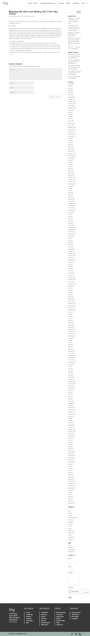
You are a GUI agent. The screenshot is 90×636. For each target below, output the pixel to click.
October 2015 (71, 360)
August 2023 (71, 160)
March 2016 (71, 349)
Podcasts (28, 619)
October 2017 (71, 307)
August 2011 (71, 464)
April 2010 (70, 499)
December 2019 (71, 253)
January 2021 (71, 225)
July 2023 (70, 162)
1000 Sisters (75, 614)
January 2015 (71, 379)
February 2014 (71, 403)
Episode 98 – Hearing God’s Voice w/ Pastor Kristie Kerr (74, 56)
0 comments (31, 16)
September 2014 (72, 388)
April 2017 (70, 320)
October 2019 (71, 257)
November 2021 (72, 205)
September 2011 (72, 462)
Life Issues (70, 524)
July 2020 (70, 238)
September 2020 (72, 234)
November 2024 (72, 129)
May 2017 (70, 318)
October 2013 (71, 412)
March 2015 (70, 375)
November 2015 (72, 357)
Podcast (61, 3)
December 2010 (71, 481)
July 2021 (70, 214)
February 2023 (71, 173)
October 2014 (71, 386)
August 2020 (71, 236)
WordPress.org (71, 551)
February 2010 (71, 503)
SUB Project (44, 625)
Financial (70, 513)
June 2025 (70, 114)
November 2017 (72, 305)
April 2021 (70, 221)
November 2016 (72, 331)
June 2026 (70, 88)
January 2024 (71, 151)
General (26, 16)
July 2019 (70, 264)
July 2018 (70, 288)
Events (68, 3)
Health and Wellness (72, 517)
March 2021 (71, 223)
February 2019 (71, 273)
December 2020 (72, 227)
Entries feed (70, 547)
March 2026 (71, 95)
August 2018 (71, 286)
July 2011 (70, 466)
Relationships (71, 530)
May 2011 (70, 470)
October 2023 (71, 158)
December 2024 (72, 127)
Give (83, 3)
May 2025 (70, 116)
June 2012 (70, 442)
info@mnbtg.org (13, 622)
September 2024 (72, 134)
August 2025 (71, 110)
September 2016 (72, 336)
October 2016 (71, 333)
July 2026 (70, 86)
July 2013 (70, 418)
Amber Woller (13, 16)
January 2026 (71, 99)
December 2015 (71, 355)
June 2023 (70, 164)
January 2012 (71, 453)
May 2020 (70, 242)
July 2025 (70, 112)
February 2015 (71, 377)
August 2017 (71, 312)
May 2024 (70, 142)
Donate (43, 617)
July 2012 (70, 440)
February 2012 (71, 451)
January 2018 (71, 301)
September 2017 (72, 310)
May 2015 (70, 370)
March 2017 (70, 323)
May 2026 (70, 90)
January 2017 (71, 327)
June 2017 (70, 316)
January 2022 (71, 201)
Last (75, 563)
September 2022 (72, 184)
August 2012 (71, 438)
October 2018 (71, 281)
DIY (69, 509)
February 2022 (71, 199)
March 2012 (71, 449)
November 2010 (72, 483)
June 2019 (70, 266)
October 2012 (71, 433)
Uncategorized (71, 537)
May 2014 (70, 396)
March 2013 (70, 423)
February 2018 (71, 299)
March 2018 (70, 297)
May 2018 (70, 292)
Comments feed (71, 549)
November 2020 (72, 229)
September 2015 (72, 362)
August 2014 (71, 390)
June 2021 (70, 216)
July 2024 (70, 138)
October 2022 (71, 181)
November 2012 (72, 431)
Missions (76, 3)
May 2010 (70, 496)
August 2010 (71, 490)
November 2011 (71, 457)
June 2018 (70, 290)
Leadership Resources (48, 3)
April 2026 (70, 92)
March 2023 (71, 171)
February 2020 (71, 249)
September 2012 (72, 436)
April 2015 (70, 373)
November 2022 (72, 179)
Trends (69, 535)
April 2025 (70, 118)
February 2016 (71, 351)
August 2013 (71, 416)
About (35, 3)
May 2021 (70, 218)
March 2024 (71, 147)
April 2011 (70, 472)
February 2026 (71, 97)
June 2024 (70, 140)
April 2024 (70, 145)
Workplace (70, 539)
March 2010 (71, 501)
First (69, 563)
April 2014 (70, 399)
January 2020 (71, 251)
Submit (70, 597)
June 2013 (70, 420)
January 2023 (71, 175)
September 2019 (72, 260)
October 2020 (71, 231)
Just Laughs (70, 519)
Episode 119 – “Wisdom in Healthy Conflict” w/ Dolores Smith (74, 34)
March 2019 (71, 270)
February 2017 (71, 325)
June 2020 (70, 240)
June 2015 (70, 368)
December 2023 (72, 153)
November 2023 (72, 155)
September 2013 (72, 414)
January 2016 (71, 353)
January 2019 (71, 275)
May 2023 (70, 166)
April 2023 (70, 168)
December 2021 (71, 203)
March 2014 (71, 401)
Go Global (74, 619)
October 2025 (71, 105)
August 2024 (71, 136)
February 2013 (71, 425)
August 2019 (71, 262)
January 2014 (71, 405)
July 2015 (70, 366)
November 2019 (72, 255)
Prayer (28, 612)
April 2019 (70, 268)
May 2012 (70, 444)
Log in (69, 545)
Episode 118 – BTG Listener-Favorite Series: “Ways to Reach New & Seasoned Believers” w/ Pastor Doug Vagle (74, 41)
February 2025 (71, 123)
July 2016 (70, 340)
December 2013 (71, 407)
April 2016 (70, 347)
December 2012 (71, 429)
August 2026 (71, 84)
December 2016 (71, 329)
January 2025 (71, 125)
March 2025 (71, 121)
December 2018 (71, 277)
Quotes (69, 528)
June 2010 (70, 494)
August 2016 (71, 338)
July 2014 (70, 392)
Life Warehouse (76, 612)
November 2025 (72, 103)
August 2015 (71, 364)
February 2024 (71, 149)
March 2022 (71, 197)
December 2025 (72, 101)
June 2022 (70, 190)
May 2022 (70, 192)
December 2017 (71, 303)
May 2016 (70, 344)
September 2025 (72, 108)
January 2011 (71, 479)
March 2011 (70, 475)
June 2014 (70, 394)
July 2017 (70, 314)
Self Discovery (71, 533)
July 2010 (70, 492)
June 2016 (70, 342)
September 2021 (72, 210)
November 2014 (72, 383)
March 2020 (71, 247)
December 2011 (71, 455)
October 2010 (71, 486)
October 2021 (71, 208)
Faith (69, 511)
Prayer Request (45, 623)
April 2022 (70, 194)
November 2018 (72, 279)
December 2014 (71, 381)
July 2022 (70, 188)
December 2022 (72, 177)
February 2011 (71, 477)
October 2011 (71, 459)
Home (30, 3)
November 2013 (72, 409)
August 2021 (71, 212)
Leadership (70, 522)
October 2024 (71, 132)
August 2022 (71, 186)
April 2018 (70, 294)
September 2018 (72, 284)
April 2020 (70, 244)
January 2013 (71, 427)
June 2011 (70, 468)
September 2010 (72, 488)
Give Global (75, 617)
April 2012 (70, 446)
